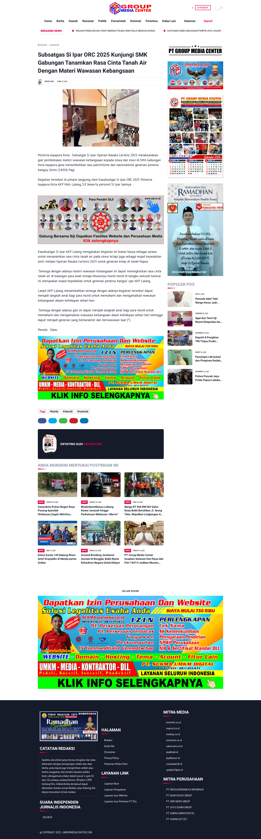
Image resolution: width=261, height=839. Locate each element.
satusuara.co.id (174, 746)
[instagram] (58, 8)
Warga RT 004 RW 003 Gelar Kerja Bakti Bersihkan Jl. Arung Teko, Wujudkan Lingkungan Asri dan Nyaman (144, 510)
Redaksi (108, 740)
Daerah (73, 21)
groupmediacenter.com (77, 832)
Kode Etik (109, 746)
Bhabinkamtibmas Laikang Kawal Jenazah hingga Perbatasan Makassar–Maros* (99, 510)
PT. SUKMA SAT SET (176, 819)
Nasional (88, 21)
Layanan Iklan (111, 783)
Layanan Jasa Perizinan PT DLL (120, 801)
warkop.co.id (173, 734)
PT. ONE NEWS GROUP (178, 801)
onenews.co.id (174, 740)
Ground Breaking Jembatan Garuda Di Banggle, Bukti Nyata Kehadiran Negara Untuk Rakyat (100, 558)
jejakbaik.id (172, 752)
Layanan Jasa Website (115, 795)
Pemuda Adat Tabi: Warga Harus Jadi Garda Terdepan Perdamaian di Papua (208, 300)
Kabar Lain (169, 21)
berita (55, 411)
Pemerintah (118, 21)
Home (48, 21)
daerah (69, 411)
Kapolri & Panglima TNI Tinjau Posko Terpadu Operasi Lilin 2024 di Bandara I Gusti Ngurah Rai (208, 339)
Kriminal (135, 21)
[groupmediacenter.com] (130, 13)
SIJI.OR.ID (47, 817)
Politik (102, 21)
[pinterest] (53, 8)
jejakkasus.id (173, 758)
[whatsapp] (49, 8)
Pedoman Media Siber (116, 764)
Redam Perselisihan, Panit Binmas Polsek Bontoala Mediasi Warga (94, 30)
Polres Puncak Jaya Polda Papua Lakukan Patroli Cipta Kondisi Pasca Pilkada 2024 (208, 378)
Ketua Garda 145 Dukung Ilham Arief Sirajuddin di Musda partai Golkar (57, 558)
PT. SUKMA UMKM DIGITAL (180, 813)
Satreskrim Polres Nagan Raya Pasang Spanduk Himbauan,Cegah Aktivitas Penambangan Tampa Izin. (56, 510)
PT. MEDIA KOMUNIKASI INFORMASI (185, 789)
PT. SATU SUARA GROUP (179, 807)
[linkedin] (84, 420)
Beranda (42, 44)
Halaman (189, 21)
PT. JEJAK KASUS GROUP (179, 795)
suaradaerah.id (174, 764)
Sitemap (202, 7)
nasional (54, 44)
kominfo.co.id (173, 722)
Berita (60, 21)
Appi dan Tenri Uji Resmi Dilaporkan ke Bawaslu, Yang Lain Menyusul (207, 320)
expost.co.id (172, 728)
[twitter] (44, 8)
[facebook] (40, 8)
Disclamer (109, 752)
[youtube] (62, 8)
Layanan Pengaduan (115, 789)
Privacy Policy (111, 758)
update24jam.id (174, 769)
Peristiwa (152, 21)
